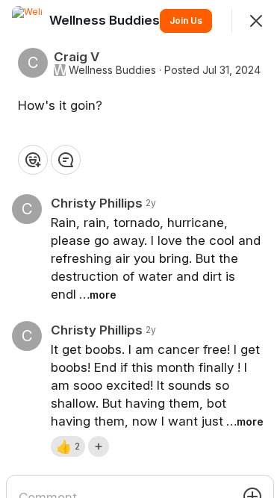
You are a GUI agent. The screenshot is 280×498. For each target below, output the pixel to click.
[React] (33, 160)
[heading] (106, 20)
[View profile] (27, 21)
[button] (68, 446)
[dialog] (140, 249)
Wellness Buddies (112, 70)
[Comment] (66, 160)
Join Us (185, 20)
